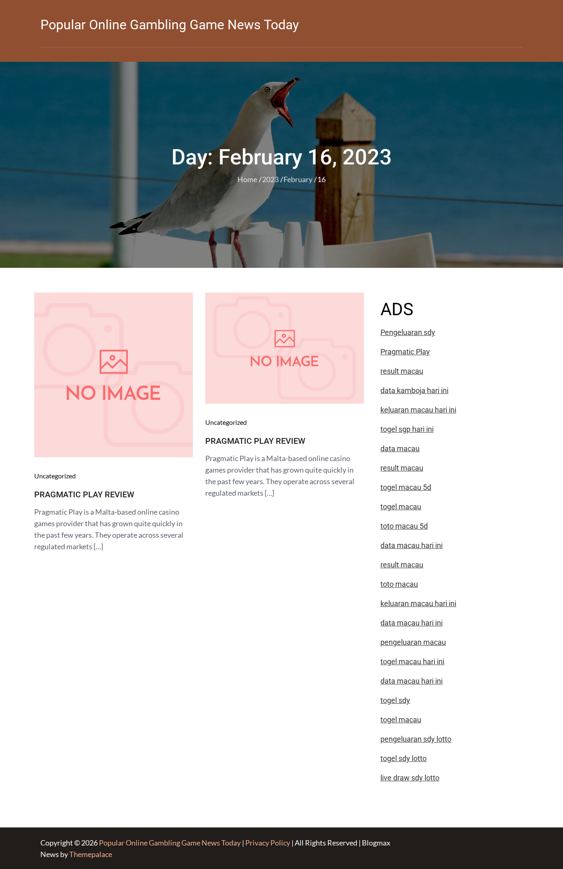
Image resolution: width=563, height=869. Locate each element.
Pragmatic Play (405, 351)
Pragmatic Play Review (84, 494)
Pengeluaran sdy (407, 332)
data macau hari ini (411, 681)
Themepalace (90, 854)
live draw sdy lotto (409, 777)
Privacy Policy (267, 842)
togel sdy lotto (403, 758)
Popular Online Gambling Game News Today (169, 25)
